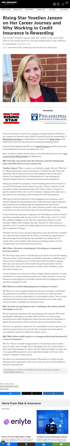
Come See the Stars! (39, 48)
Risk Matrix (52, 9)
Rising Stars (52, 48)
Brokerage (27, 48)
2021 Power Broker (15, 48)
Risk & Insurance (43, 146)
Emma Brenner (11, 44)
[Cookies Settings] (3, 443)
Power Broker (29, 9)
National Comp (17, 9)
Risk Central (64, 9)
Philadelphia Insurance (12, 139)
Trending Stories (6, 9)
